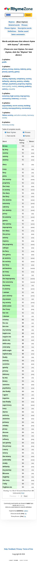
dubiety (23, 69)
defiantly (5, 81)
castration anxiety (20, 115)
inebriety (15, 98)
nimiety (21, 86)
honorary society (8, 125)
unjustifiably (7, 106)
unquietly (11, 89)
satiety (5, 89)
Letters (26, 511)
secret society (18, 106)
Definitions (12, 31)
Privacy (19, 549)
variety (5, 79)
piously (4, 72)
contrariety (6, 98)
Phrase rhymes (10, 28)
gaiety (16, 72)
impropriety (24, 96)
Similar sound (23, 31)
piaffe (4, 62)
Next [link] (25, 496)
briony (10, 69)
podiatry (28, 86)
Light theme (13, 560)
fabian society (7, 115)
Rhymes (12, 22)
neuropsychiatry (14, 108)
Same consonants (18, 34)
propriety (21, 84)
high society (14, 96)
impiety (28, 84)
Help (22, 493)
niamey (17, 69)
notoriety (5, 96)
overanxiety (26, 108)
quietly (11, 72)
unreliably (22, 98)
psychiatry (13, 84)
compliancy (21, 79)
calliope (5, 84)
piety (29, 69)
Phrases (25, 25)
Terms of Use (28, 549)
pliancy (4, 69)
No (26, 513)
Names (27, 136)
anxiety (20, 81)
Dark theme (24, 560)
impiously (12, 79)
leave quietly (6, 86)
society (28, 79)
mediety (14, 86)
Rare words (11, 136)
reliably (26, 81)
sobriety (13, 81)
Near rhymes (11, 132)
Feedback (12, 549)
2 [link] (21, 496)
